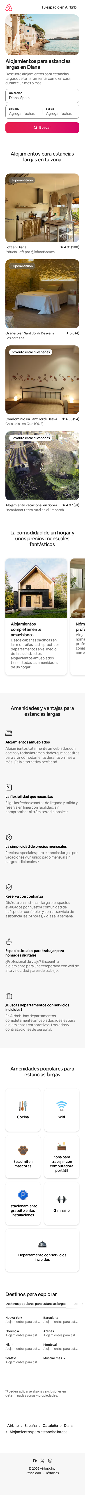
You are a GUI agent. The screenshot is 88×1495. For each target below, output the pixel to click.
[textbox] (24, 113)
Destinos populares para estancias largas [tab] (35, 1304)
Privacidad (33, 1473)
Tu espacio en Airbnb (59, 7)
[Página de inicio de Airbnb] (8, 7)
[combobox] (42, 98)
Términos (52, 1473)
